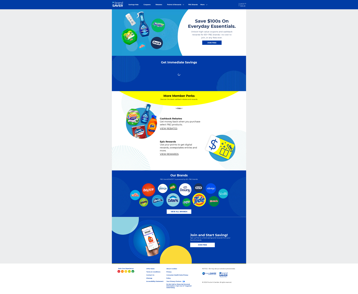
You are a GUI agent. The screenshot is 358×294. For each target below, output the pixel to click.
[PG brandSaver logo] (117, 5)
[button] (133, 5)
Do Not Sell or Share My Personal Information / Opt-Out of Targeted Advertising (178, 285)
